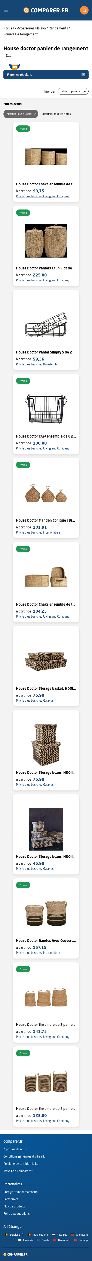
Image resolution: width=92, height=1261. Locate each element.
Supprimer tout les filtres (56, 113)
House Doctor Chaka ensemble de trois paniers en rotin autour (46, 184)
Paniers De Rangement (20, 34)
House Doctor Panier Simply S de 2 (44, 352)
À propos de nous (15, 1149)
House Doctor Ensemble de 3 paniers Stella (46, 1024)
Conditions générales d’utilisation (25, 1156)
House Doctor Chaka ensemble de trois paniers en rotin (46, 604)
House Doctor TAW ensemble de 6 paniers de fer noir (46, 436)
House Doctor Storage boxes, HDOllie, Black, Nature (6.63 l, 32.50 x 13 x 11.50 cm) (46, 856)
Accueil (8, 28)
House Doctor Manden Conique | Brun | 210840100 (46, 520)
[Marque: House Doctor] (35, 114)
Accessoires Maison (31, 28)
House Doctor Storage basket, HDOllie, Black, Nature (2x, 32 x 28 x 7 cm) (46, 688)
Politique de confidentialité (21, 1163)
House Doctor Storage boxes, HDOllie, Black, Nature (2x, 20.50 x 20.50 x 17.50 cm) (46, 772)
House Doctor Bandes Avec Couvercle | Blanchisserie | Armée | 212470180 (46, 940)
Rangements (58, 28)
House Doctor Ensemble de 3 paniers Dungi (46, 1109)
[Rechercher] (84, 10)
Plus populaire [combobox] (71, 91)
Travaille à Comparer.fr (18, 1171)
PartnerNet (10, 1199)
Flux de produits (14, 1206)
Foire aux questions (16, 1213)
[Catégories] (7, 10)
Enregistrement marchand (20, 1192)
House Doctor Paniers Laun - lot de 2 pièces (46, 268)
